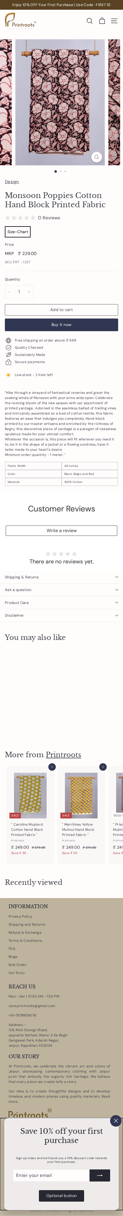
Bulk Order (18, 964)
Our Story (17, 973)
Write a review (62, 531)
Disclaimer (14, 615)
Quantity (12, 279)
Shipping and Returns (27, 924)
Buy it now (61, 324)
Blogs (13, 956)
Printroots (63, 755)
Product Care (17, 602)
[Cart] (102, 20)
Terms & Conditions (25, 940)
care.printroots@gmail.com (32, 1006)
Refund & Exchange (25, 932)
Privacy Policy (20, 916)
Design (12, 182)
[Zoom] (97, 157)
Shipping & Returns (22, 577)
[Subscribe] (100, 1175)
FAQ (12, 948)
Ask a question (18, 589)
